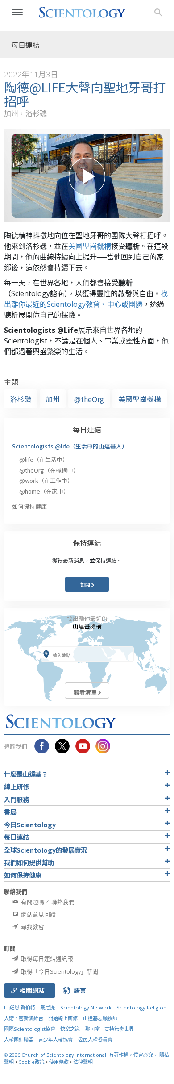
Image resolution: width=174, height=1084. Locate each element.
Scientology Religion (141, 1007)
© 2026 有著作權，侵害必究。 (81, 1054)
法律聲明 (83, 1062)
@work (46, 480)
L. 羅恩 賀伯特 (19, 1007)
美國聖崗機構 (89, 246)
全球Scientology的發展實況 (45, 849)
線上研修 (16, 786)
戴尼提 (47, 1007)
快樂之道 (70, 1028)
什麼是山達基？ (26, 773)
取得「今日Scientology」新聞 (59, 971)
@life (43, 459)
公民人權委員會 (95, 1039)
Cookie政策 (31, 1062)
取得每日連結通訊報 (46, 958)
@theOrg (89, 398)
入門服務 (16, 799)
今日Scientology (30, 824)
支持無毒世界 (119, 1028)
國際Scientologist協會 (29, 1028)
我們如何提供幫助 (29, 862)
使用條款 (59, 1062)
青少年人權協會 (55, 1039)
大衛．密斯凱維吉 (23, 1018)
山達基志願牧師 (100, 1018)
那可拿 (93, 1028)
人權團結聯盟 (18, 1039)
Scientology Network (86, 1007)
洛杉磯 (20, 398)
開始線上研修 (63, 1018)
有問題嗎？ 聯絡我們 (47, 902)
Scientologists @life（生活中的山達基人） (70, 446)
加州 (53, 398)
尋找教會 (32, 927)
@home (44, 491)
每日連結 (87, 429)
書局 (10, 811)
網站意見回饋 (38, 914)
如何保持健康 (29, 506)
